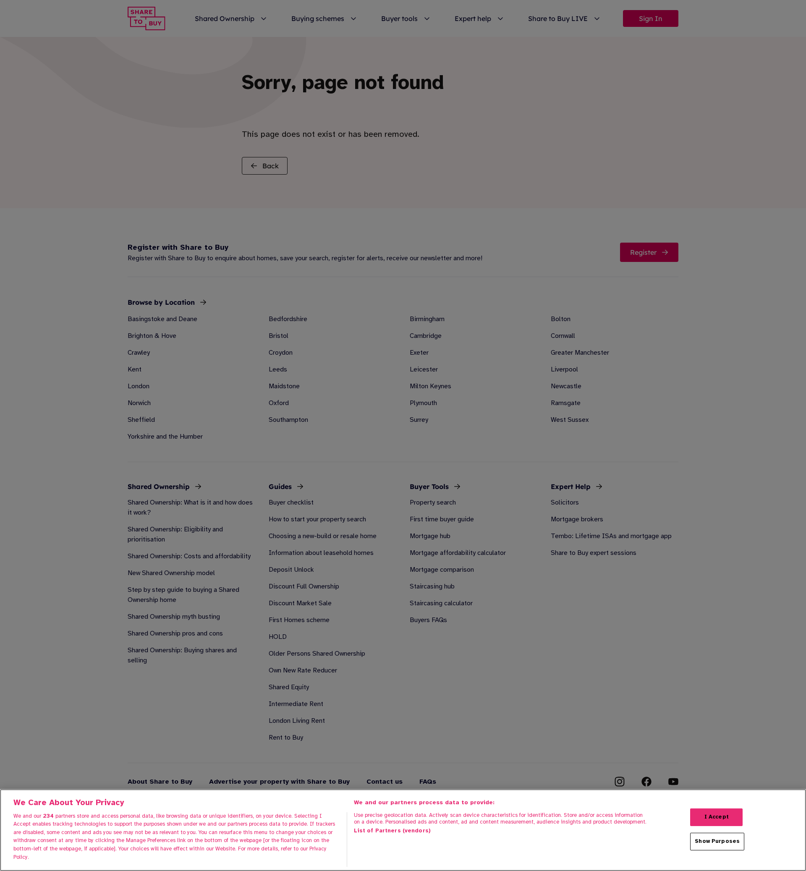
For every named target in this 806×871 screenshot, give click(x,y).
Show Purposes (717, 841)
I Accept (716, 816)
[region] (403, 830)
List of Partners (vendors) (392, 830)
